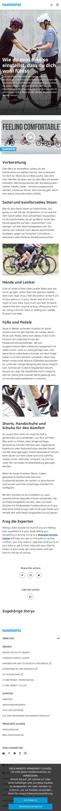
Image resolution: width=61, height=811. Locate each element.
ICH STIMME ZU (30, 800)
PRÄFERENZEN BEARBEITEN (30, 806)
